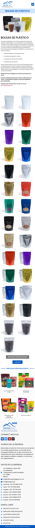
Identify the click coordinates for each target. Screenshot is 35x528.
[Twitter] (5, 438)
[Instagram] (13, 438)
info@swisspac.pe (7, 85)
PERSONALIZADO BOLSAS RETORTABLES (9, 417)
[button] (32, 4)
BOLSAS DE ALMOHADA (26, 391)
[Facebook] (2, 438)
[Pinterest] (9, 438)
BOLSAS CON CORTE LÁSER (9, 391)
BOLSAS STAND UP (26, 415)
